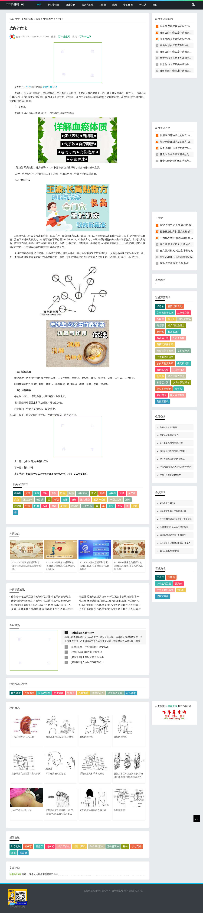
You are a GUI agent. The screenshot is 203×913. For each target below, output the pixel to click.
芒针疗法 (28, 467)
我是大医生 (88, 4)
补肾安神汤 (185, 319)
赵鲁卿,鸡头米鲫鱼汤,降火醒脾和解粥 (179, 244)
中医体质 (128, 4)
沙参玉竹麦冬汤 (165, 363)
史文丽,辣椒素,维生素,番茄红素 (176, 250)
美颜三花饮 (163, 401)
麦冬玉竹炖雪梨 (165, 590)
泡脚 (114, 4)
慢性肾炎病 (163, 596)
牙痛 (27, 493)
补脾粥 (160, 331)
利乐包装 (16, 846)
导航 (38, 4)
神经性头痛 (115, 499)
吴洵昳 (178, 583)
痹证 (56, 499)
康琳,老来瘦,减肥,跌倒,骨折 (174, 263)
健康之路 (70, 4)
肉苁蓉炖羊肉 (177, 395)
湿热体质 (131, 693)
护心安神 (136, 846)
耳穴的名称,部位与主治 (90, 652)
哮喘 (62, 493)
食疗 (155, 4)
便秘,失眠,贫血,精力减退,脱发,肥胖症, (175, 467)
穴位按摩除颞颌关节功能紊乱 (172, 459)
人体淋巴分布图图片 (93, 662)
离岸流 (23, 852)
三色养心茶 (183, 312)
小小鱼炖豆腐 (164, 583)
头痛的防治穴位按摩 (168, 427)
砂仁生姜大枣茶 (176, 376)
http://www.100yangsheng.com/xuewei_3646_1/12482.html (56, 473)
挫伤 (73, 499)
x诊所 (103, 4)
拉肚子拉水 (88, 632)
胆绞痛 (17, 506)
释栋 (125, 846)
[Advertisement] (78, 62)
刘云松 (180, 590)
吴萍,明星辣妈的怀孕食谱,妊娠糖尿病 (175, 519)
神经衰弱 (82, 493)
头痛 (36, 493)
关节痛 (132, 493)
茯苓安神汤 (183, 350)
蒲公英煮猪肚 (164, 388)
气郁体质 (83, 693)
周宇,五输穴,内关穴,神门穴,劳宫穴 (178, 225)
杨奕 (74, 647)
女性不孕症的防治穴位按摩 (171, 443)
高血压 (17, 493)
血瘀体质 (16, 693)
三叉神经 (85, 499)
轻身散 (160, 306)
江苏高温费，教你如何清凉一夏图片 (175, 543)
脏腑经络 (87, 506)
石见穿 (39, 846)
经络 (27, 506)
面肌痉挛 (28, 499)
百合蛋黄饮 (178, 338)
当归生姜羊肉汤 (165, 350)
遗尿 (93, 493)
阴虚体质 (58, 693)
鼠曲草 (28, 846)
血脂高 (171, 577)
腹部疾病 (76, 632)
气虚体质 (29, 693)
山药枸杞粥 (183, 363)
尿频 (71, 493)
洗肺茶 (71, 693)
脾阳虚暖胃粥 (175, 306)
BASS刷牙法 (96, 846)
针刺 (134, 506)
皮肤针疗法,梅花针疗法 (36, 461)
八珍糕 (160, 319)
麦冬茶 (178, 388)
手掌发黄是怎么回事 (93, 657)
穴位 (58, 19)
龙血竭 (50, 846)
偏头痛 (40, 499)
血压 (54, 493)
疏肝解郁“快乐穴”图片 (169, 435)
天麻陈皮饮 (163, 369)
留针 (54, 506)
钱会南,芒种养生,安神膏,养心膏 (173, 511)
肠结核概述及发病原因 (169, 551)
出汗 (65, 499)
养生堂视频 (53, 4)
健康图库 (76, 662)
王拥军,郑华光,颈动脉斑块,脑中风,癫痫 (180, 237)
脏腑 (36, 506)
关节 (119, 506)
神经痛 (112, 493)
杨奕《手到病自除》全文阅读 (93, 647)
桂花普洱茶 (178, 369)
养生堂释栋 (113, 846)
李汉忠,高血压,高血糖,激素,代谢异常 (179, 257)
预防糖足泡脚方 (165, 357)
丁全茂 (160, 577)
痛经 (45, 493)
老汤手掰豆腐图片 (167, 503)
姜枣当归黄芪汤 (165, 312)
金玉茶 (171, 319)
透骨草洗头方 (115, 693)
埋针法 (53, 87)
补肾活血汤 (163, 382)
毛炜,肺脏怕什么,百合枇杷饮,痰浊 (174, 527)
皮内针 (45, 87)
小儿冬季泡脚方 (181, 382)
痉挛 (122, 493)
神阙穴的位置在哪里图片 (170, 475)
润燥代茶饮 (80, 846)
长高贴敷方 (44, 693)
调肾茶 (160, 325)
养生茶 (142, 4)
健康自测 (76, 657)
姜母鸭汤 (161, 395)
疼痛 (102, 493)
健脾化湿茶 (98, 693)
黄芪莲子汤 (163, 338)
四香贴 (160, 376)
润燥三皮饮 (64, 846)
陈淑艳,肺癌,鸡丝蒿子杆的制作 (173, 535)
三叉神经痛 (99, 499)
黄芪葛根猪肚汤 (165, 344)
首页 (38, 19)
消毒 (127, 499)
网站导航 (28, 19)
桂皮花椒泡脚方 (176, 325)
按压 (45, 506)
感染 (111, 506)
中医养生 (48, 19)
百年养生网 (15, 5)
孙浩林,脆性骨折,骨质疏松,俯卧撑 (177, 231)
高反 (13, 852)
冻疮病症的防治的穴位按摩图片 (173, 451)
